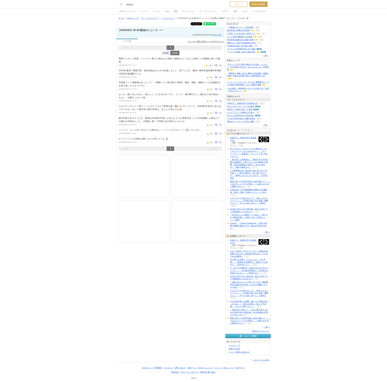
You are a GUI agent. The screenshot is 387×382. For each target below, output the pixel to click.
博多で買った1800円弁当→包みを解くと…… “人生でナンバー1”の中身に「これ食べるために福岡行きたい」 (250, 184)
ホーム (121, 18)
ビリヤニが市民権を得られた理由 (241, 49)
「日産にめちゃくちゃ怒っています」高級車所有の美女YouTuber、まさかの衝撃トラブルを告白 (249, 284)
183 (257, 106)
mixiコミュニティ (205, 368)
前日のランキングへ (260, 331)
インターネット (168, 18)
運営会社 (175, 372)
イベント (218, 368)
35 (257, 27)
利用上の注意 (234, 349)
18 (258, 121)
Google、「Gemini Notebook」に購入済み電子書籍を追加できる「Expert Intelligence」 (249, 225)
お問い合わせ (180, 368)
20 (259, 118)
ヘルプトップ (234, 345)
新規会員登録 (258, 4)
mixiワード (240, 368)
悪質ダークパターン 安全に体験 (240, 121)
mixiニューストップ (128, 11)
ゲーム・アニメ (188, 11)
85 (256, 109)
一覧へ (265, 55)
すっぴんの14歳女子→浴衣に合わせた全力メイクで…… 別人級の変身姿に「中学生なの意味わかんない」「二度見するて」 (249, 270)
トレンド (157, 11)
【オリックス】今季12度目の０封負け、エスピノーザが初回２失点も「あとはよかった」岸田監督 (248, 67)
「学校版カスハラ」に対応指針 (240, 27)
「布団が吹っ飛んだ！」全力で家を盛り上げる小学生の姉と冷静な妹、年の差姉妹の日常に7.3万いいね (249, 312)
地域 (175, 11)
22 (258, 112)
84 (258, 115)
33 (256, 46)
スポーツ (225, 11)
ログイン (238, 4)
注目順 (175, 53)
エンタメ (145, 11)
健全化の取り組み (208, 372)
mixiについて (147, 368)
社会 (167, 11)
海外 (235, 11)
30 (261, 40)
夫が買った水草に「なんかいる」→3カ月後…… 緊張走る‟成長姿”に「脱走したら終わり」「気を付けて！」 (249, 262)
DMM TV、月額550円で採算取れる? (242, 103)
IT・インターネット (208, 11)
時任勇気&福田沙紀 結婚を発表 (240, 40)
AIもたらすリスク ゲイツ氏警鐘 (240, 106)
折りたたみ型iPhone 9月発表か (240, 115)
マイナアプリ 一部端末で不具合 (240, 112)
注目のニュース (233, 96)
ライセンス (168, 368)
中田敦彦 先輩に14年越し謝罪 (240, 46)
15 (262, 103)
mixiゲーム (192, 368)
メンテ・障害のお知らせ (239, 352)
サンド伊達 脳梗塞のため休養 (239, 37)
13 (260, 37)
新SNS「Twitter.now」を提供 (240, 109)
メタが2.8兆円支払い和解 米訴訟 (241, 118)
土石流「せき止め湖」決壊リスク (241, 33)
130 (259, 49)
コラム (245, 11)
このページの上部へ (261, 360)
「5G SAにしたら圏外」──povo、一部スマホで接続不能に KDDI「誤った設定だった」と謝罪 (249, 217)
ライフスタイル (258, 11)
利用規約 (158, 368)
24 (258, 30)
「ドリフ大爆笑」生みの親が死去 (241, 52)
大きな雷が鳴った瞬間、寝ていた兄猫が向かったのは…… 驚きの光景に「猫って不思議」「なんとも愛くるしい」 (249, 304)
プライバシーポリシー (189, 372)
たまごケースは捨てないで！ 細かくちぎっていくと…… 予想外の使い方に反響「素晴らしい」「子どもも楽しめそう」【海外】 (249, 200)
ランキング (231, 130)
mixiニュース (132, 18)
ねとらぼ (217, 35)
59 (263, 52)
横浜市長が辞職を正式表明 (238, 30)
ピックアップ (232, 23)
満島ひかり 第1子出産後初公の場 (241, 43)
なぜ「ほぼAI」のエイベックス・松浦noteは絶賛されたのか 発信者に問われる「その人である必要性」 (249, 253)
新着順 (166, 53)
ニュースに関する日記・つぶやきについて (206, 41)
